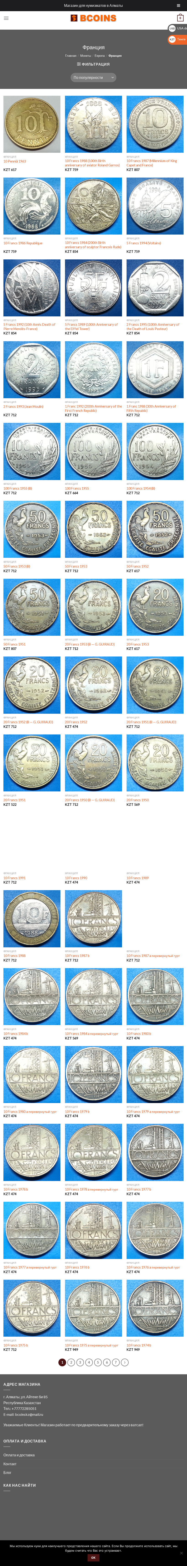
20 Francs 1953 (138, 644)
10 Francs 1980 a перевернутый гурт (30, 1112)
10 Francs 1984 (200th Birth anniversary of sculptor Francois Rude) (93, 245)
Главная (70, 55)
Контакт (9, 1464)
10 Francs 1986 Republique (22, 243)
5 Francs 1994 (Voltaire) (144, 243)
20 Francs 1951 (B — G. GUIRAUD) (151, 722)
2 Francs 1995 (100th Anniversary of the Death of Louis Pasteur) (153, 327)
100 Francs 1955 (77, 488)
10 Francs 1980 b (139, 1034)
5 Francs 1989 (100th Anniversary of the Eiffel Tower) (91, 327)
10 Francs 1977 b (139, 1189)
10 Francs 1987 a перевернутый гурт (153, 956)
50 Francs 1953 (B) (16, 566)
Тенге (178, 39)
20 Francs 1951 (14, 800)
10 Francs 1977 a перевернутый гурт (30, 1267)
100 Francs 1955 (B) (17, 488)
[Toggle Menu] (178, 5)
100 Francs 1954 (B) (141, 488)
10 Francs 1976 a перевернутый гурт (153, 1267)
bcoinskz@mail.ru (29, 1414)
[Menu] (6, 18)
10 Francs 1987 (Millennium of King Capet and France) (152, 163)
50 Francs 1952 (138, 566)
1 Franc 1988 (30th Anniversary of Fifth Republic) (151, 408)
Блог (7, 1472)
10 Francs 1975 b (15, 1345)
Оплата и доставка (19, 1455)
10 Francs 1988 (14, 956)
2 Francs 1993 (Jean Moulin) (23, 406)
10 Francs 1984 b (15, 1034)
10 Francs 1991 (14, 878)
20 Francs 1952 (76, 722)
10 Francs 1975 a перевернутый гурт (91, 1345)
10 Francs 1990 (76, 878)
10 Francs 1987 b (77, 956)
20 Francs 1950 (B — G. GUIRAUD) (90, 800)
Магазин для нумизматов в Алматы (93, 5)
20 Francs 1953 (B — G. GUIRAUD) (90, 644)
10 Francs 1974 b (139, 1345)
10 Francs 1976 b (77, 1267)
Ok (93, 1557)
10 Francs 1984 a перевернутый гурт (91, 1034)
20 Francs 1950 (138, 800)
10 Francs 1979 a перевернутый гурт (153, 1112)
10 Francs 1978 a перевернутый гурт (91, 1189)
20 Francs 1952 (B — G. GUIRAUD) (28, 722)
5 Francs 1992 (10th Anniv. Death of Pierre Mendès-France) (29, 327)
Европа (100, 55)
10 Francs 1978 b (15, 1189)
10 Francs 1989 (138, 878)
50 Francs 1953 (76, 566)
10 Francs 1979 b (77, 1112)
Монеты (85, 55)
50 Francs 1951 (14, 644)
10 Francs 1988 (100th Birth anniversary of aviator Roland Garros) (92, 163)
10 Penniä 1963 (14, 161)
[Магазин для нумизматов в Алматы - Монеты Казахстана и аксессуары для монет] (93, 18)
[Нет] (181, 1554)
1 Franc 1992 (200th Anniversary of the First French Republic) (93, 408)
